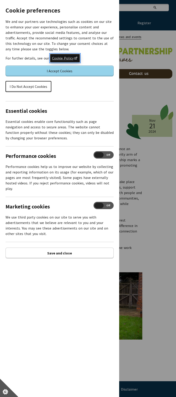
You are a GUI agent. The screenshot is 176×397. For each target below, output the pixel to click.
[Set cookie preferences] (9, 388)
